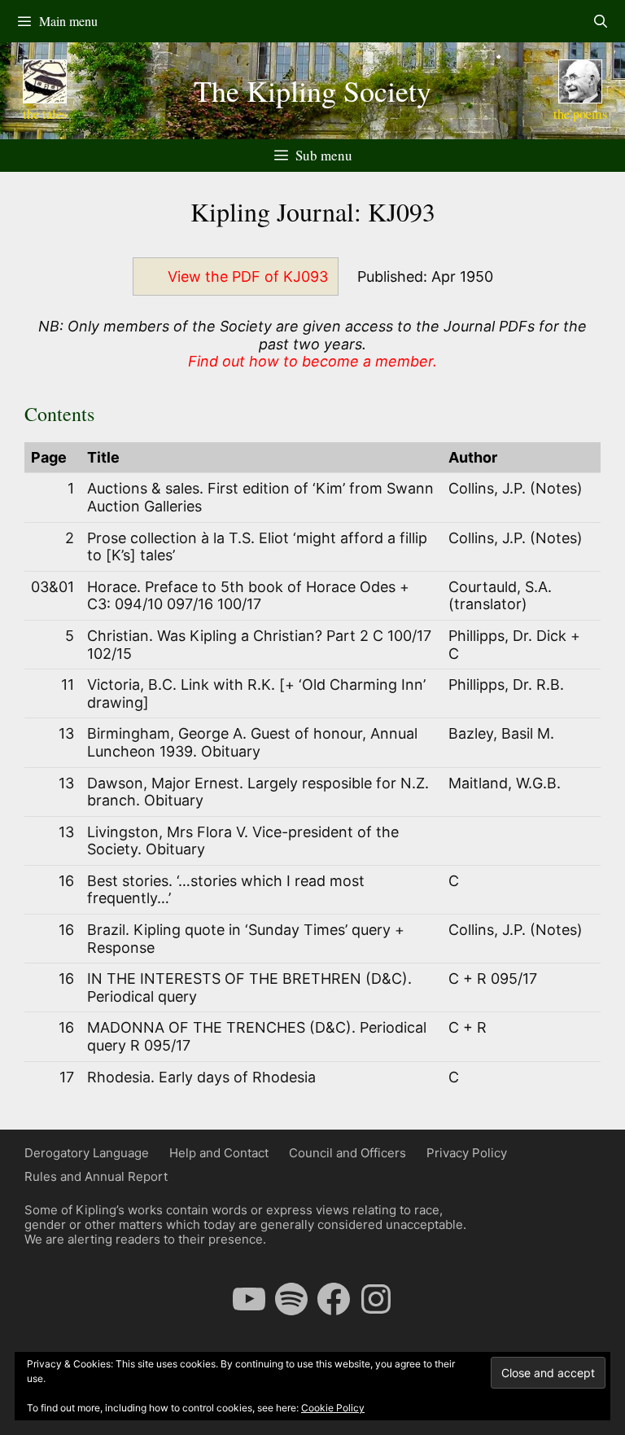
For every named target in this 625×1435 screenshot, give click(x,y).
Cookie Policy (333, 1408)
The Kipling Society (312, 90)
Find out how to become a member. (312, 361)
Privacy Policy (466, 1153)
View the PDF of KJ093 (248, 276)
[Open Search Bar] (600, 21)
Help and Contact (219, 1153)
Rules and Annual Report (96, 1176)
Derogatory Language (86, 1153)
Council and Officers (347, 1153)
